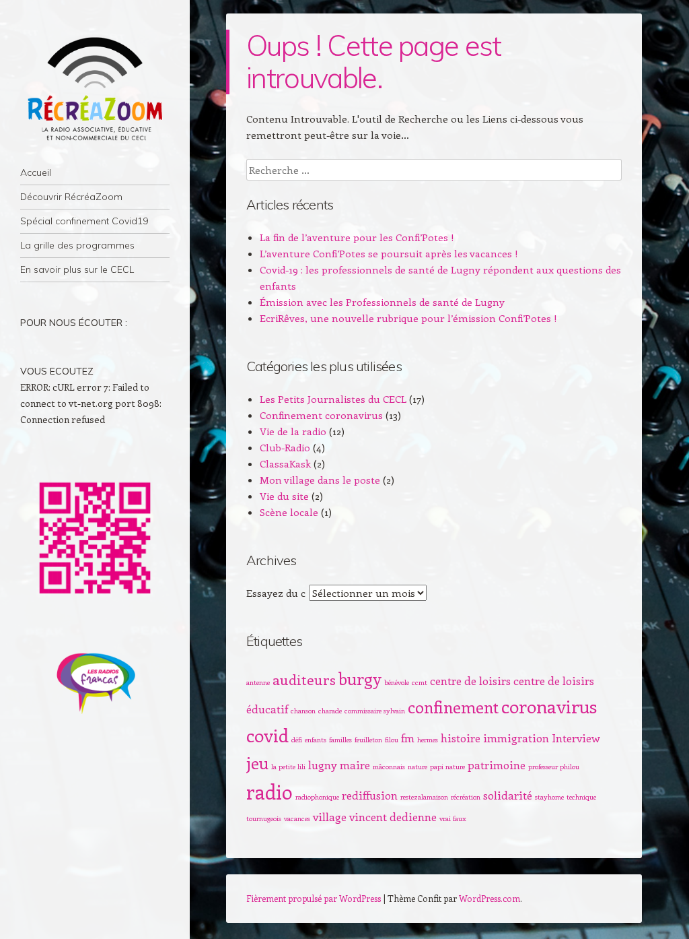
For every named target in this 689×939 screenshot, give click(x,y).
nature (417, 766)
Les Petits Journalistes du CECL (333, 399)
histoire (460, 737)
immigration (516, 737)
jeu (257, 762)
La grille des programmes (77, 245)
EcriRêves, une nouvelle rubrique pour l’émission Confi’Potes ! (408, 318)
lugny (322, 764)
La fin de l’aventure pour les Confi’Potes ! (357, 237)
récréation (465, 797)
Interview (576, 737)
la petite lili (288, 766)
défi (296, 739)
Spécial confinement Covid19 (84, 221)
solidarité (507, 794)
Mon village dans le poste (320, 479)
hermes (427, 739)
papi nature (447, 766)
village (330, 816)
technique (581, 797)
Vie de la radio (293, 431)
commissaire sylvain (374, 710)
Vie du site (284, 496)
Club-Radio (285, 447)
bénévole (396, 682)
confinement (453, 706)
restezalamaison (424, 797)
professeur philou (553, 766)
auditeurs (304, 679)
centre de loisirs (470, 680)
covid (267, 735)
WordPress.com (489, 898)
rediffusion (370, 794)
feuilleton (368, 739)
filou (391, 739)
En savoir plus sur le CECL (77, 269)
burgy (360, 678)
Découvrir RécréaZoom (71, 197)
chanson (303, 710)
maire (355, 764)
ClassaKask (285, 463)
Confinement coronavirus (321, 415)
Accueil (35, 172)
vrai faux (452, 818)
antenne (258, 682)
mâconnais (389, 766)
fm (407, 737)
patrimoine (496, 764)
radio (269, 791)
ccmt (419, 682)
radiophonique (317, 797)
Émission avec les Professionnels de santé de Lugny (382, 302)
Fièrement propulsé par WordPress (313, 898)
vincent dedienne (393, 816)
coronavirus (549, 706)
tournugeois (263, 818)
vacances (297, 818)
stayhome (549, 797)
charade (330, 710)
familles (340, 739)
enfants (315, 739)
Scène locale (289, 512)
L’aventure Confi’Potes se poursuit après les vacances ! (389, 253)
